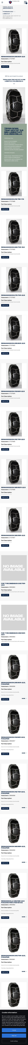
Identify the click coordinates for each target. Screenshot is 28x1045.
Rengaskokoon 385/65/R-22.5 (13, 487)
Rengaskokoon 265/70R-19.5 (13, 247)
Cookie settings (14, 1041)
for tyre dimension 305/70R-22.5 (13, 584)
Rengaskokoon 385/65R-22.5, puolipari (13, 847)
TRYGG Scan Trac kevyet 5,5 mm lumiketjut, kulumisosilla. (13, 131)
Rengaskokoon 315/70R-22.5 (13, 439)
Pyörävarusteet (8, 11)
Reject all (14, 1035)
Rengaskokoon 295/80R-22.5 (13, 343)
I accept (14, 1030)
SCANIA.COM (15, 1)
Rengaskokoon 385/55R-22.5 (13, 535)
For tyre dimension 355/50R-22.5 (13, 633)
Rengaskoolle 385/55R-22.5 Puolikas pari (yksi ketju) (12, 901)
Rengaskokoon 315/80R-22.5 (13, 391)
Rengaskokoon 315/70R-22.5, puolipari (13, 792)
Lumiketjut (6, 13)
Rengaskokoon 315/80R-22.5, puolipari (13, 738)
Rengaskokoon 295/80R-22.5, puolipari (13, 683)
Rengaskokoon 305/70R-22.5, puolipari (13, 956)
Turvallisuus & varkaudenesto (8, 7)
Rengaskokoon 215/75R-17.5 (12, 199)
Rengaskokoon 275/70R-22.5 (13, 295)
